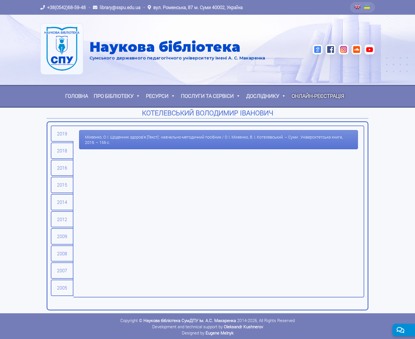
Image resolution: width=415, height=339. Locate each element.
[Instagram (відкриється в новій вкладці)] (343, 49)
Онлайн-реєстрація (318, 95)
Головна (76, 95)
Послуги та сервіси (207, 95)
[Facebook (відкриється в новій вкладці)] (331, 49)
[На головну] (61, 49)
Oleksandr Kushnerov (243, 326)
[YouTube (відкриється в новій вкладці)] (369, 49)
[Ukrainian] (367, 7)
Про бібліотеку (114, 95)
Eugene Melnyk (219, 333)
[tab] (62, 134)
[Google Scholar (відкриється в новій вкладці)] (318, 49)
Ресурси (157, 95)
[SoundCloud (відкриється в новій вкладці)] (356, 49)
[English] (357, 7)
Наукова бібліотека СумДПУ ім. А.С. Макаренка (189, 320)
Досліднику (262, 95)
